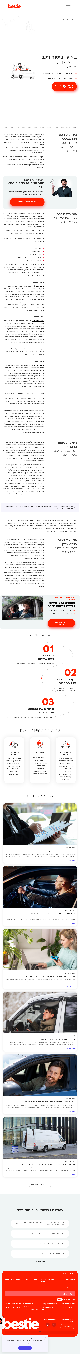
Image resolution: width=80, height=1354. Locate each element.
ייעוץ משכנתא (69, 1299)
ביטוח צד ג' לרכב (38, 321)
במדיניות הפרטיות (16, 1343)
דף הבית (73, 19)
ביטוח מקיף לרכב (37, 365)
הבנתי (25, 1348)
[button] (22, 608)
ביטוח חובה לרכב (38, 286)
